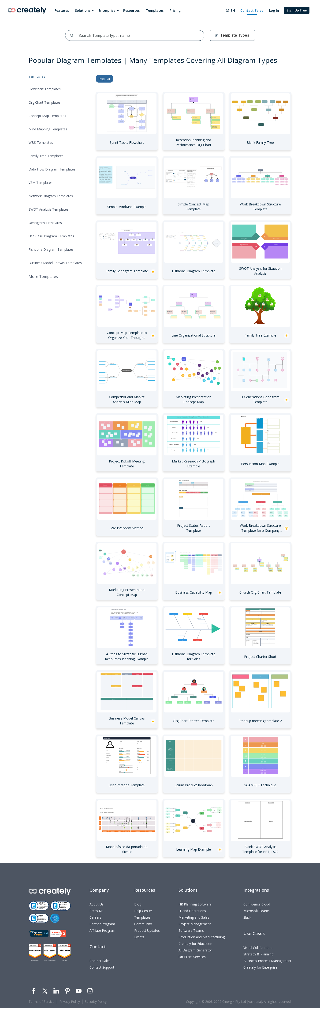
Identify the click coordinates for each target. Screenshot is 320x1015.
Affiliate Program (102, 930)
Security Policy (96, 1001)
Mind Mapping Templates (48, 129)
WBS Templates (41, 142)
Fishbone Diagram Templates (51, 249)
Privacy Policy (69, 1001)
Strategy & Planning (258, 954)
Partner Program (102, 924)
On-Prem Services (192, 956)
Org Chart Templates (44, 102)
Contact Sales (251, 10)
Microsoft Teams (256, 911)
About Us (96, 904)
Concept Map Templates (47, 116)
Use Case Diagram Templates (51, 236)
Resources (131, 10)
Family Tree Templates (46, 156)
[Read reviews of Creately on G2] (58, 933)
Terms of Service (41, 1001)
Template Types (234, 35)
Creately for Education (195, 943)
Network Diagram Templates (51, 196)
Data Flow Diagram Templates (52, 169)
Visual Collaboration (258, 947)
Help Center (143, 911)
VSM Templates (40, 182)
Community (143, 924)
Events (139, 937)
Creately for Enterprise (260, 967)
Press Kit (96, 911)
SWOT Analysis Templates (48, 209)
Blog (137, 904)
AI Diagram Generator (195, 950)
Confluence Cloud (256, 904)
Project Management (195, 924)
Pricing (175, 10)
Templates (155, 10)
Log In (274, 10)
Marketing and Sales (194, 917)
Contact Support (101, 967)
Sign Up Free (297, 10)
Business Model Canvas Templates (55, 263)
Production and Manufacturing (202, 937)
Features (62, 10)
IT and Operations (192, 911)
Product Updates (147, 930)
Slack (247, 917)
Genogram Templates (45, 222)
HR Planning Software (195, 904)
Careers (95, 917)
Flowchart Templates (45, 89)
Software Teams (191, 930)
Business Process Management (267, 960)
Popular (104, 78)
